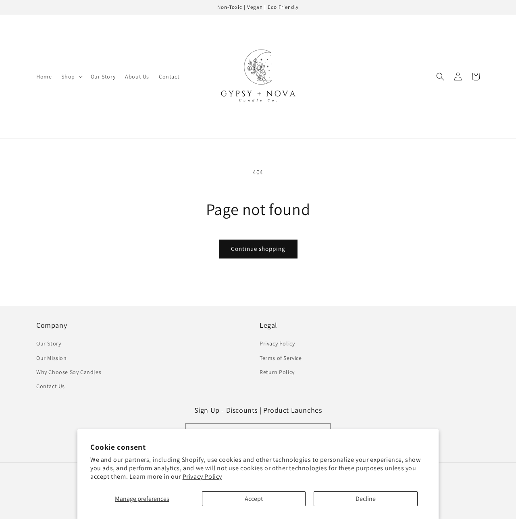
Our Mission (51, 358)
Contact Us (50, 386)
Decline (366, 498)
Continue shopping (258, 248)
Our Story (48, 343)
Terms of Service (281, 358)
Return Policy (277, 372)
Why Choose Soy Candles (68, 372)
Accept (254, 498)
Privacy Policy (202, 476)
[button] (70, 76)
